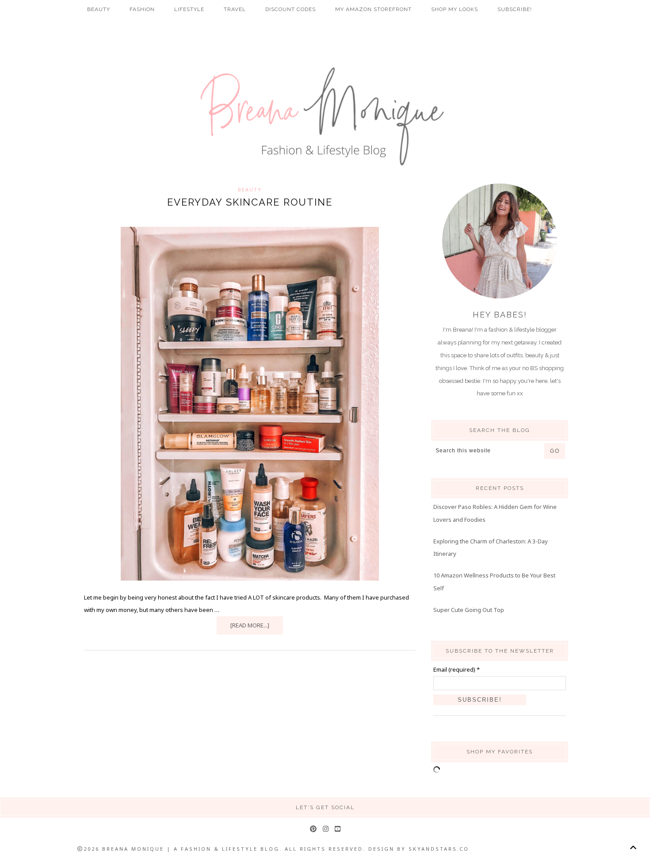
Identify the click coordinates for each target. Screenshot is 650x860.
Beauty (250, 189)
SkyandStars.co (439, 848)
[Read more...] (249, 625)
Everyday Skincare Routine (250, 202)
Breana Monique (325, 116)
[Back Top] (633, 847)
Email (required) (456, 669)
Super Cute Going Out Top (468, 610)
